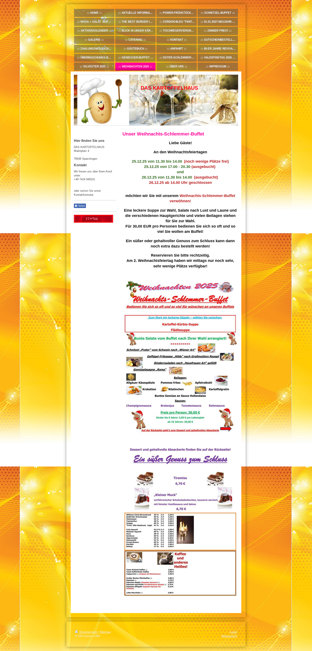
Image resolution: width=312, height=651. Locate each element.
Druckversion (88, 632)
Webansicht (229, 636)
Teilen (81, 205)
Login (233, 632)
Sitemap (105, 632)
